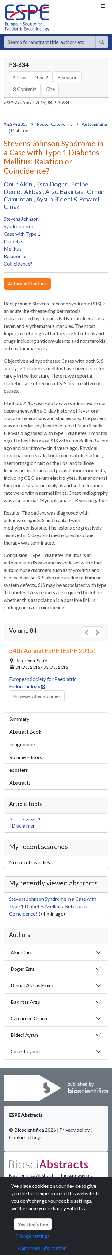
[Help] (101, 42)
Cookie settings (26, 1137)
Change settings (32, 1236)
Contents (26, 89)
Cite (50, 89)
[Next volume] (97, 632)
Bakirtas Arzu (25, 1002)
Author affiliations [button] (27, 283)
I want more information (41, 1248)
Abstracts (20, 783)
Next (40, 77)
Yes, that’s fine (33, 1224)
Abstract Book (25, 731)
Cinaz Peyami (25, 1051)
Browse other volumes (37, 696)
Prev (21, 77)
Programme (22, 744)
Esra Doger (52, 184)
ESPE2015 (18, 124)
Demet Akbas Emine (32, 985)
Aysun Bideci (54, 199)
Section (69, 77)
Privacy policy (74, 1130)
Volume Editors (25, 757)
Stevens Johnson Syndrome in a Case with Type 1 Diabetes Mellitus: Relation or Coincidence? (22, 241)
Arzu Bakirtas (64, 191)
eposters (18, 770)
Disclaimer (23, 825)
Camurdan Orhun (29, 1018)
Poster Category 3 (55, 124)
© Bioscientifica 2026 (33, 1130)
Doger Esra (23, 969)
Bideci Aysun (24, 1035)
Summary (19, 719)
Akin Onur (21, 952)
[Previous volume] (86, 632)
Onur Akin (19, 184)
